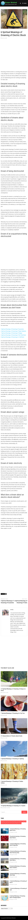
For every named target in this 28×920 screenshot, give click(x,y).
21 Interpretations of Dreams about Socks (11, 736)
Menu (25, 3)
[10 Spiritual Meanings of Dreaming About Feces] (5, 829)
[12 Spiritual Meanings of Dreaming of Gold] (5, 888)
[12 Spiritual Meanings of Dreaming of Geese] (5, 881)
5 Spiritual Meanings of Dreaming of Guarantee (12, 329)
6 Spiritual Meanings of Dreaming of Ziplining (12, 758)
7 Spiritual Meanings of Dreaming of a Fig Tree (13, 713)
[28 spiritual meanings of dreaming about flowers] (5, 836)
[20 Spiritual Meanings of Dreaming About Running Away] (5, 851)
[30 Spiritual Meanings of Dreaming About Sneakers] (5, 866)
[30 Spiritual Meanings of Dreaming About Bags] (5, 873)
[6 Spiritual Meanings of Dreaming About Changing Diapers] (5, 896)
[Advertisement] (14, 55)
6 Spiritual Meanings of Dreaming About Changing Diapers (17, 896)
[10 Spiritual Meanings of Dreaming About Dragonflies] (5, 844)
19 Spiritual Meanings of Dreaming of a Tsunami (13, 805)
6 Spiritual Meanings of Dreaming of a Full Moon (12, 337)
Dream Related (12, 918)
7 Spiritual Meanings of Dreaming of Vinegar (11, 333)
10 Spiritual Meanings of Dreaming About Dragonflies (18, 844)
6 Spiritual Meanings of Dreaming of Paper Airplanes (13, 331)
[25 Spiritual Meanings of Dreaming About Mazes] (5, 859)
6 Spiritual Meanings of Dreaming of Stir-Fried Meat (13, 335)
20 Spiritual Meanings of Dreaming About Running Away (18, 852)
